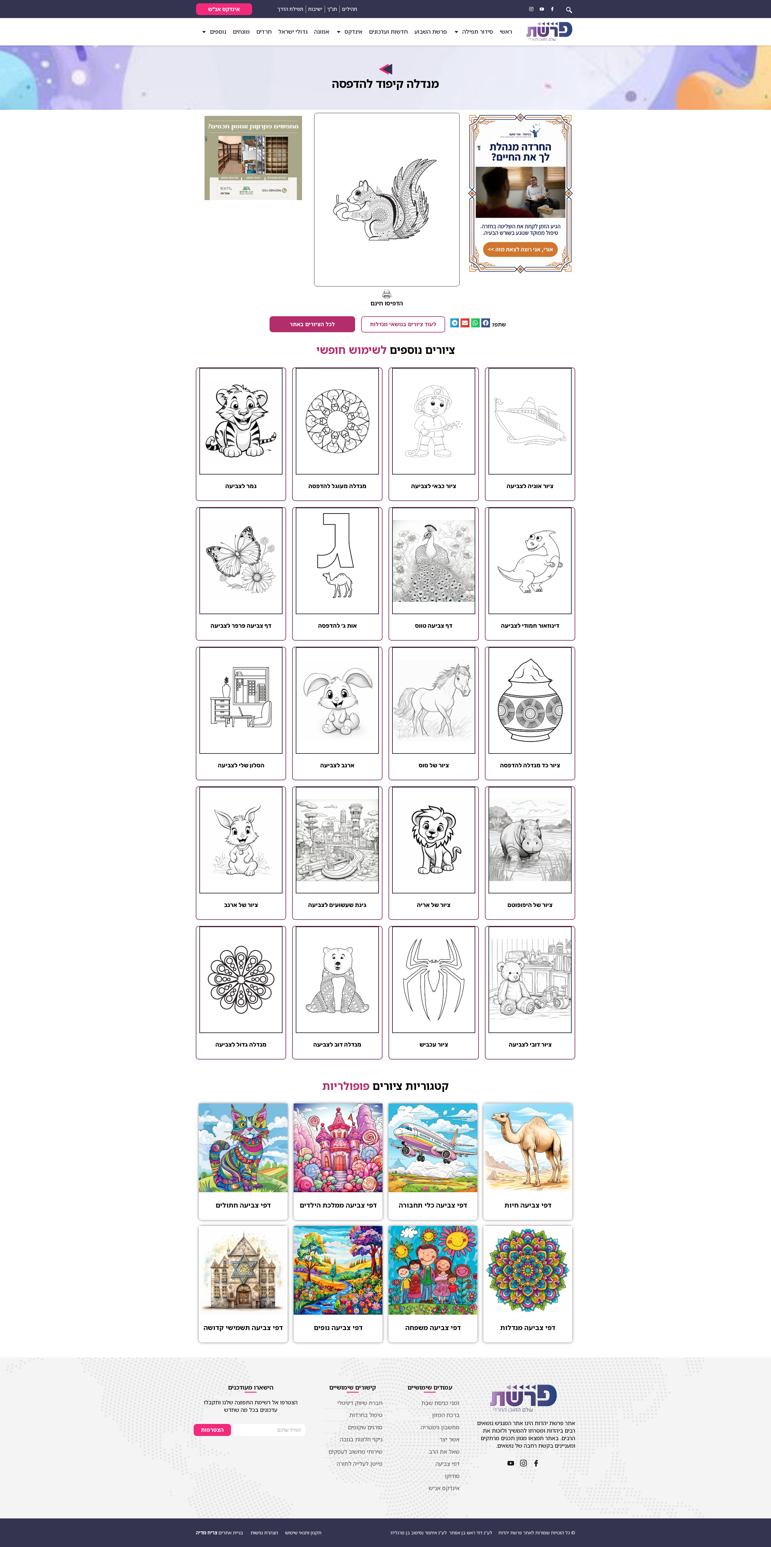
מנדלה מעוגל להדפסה (337, 486)
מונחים (241, 32)
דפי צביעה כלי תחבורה (433, 1205)
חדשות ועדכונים (388, 32)
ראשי (506, 32)
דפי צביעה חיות (527, 1205)
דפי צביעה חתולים (243, 1205)
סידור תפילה (477, 32)
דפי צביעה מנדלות (527, 1327)
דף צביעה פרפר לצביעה (241, 625)
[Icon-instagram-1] (531, 9)
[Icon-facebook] (552, 9)
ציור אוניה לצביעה (530, 486)
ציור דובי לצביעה (530, 1044)
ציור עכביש (434, 1044)
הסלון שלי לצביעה (241, 765)
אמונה (321, 32)
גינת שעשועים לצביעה (337, 904)
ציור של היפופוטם (530, 904)
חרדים (264, 32)
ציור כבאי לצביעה (433, 486)
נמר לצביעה (241, 486)
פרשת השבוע (430, 32)
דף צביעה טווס (433, 625)
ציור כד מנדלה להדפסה (530, 765)
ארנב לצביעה (337, 765)
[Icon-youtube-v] (542, 9)
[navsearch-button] (569, 9)
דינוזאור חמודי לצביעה (530, 625)
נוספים (218, 32)
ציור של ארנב (241, 904)
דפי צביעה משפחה (433, 1327)
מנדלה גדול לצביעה (241, 1044)
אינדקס (353, 32)
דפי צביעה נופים (338, 1327)
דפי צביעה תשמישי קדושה (243, 1327)
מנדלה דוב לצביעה (337, 1044)
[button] (485, 322)
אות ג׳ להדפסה (337, 625)
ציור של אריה (434, 904)
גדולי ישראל (292, 32)
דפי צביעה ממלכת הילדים (338, 1205)
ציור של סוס (434, 765)
